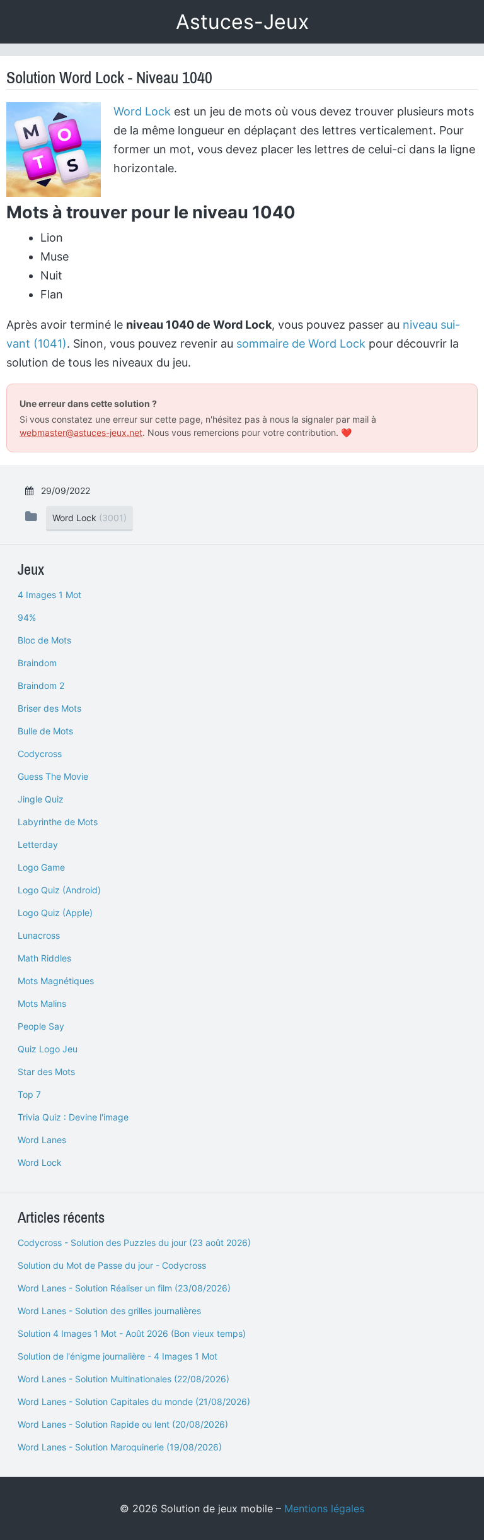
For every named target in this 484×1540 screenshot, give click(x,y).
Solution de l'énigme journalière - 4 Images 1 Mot (117, 1356)
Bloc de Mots (44, 640)
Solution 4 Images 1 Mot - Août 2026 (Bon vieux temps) (132, 1333)
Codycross (40, 753)
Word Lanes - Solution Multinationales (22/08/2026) (123, 1378)
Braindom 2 (41, 685)
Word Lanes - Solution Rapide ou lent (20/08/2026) (123, 1424)
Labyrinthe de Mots (58, 821)
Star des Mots (46, 1071)
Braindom (37, 662)
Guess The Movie (53, 776)
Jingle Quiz (41, 799)
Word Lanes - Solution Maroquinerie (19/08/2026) (120, 1447)
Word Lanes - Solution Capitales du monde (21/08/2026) (134, 1401)
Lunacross (39, 935)
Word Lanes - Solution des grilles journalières (109, 1310)
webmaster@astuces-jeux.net (81, 432)
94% (27, 617)
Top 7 (29, 1094)
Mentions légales (324, 1508)
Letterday (38, 844)
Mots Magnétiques (56, 980)
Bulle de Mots (45, 731)
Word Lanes (42, 1139)
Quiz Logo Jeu (48, 1048)
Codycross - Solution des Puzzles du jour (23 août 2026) (134, 1242)
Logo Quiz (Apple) (55, 912)
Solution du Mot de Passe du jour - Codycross (112, 1265)
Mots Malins (42, 1003)
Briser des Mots (49, 708)
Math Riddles (44, 958)
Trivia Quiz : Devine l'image (73, 1117)
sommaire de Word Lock (301, 343)
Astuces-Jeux (242, 21)
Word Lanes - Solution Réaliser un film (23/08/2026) (124, 1288)
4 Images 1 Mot (49, 594)
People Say (41, 1026)
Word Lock (142, 111)
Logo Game (41, 867)
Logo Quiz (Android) (59, 890)
